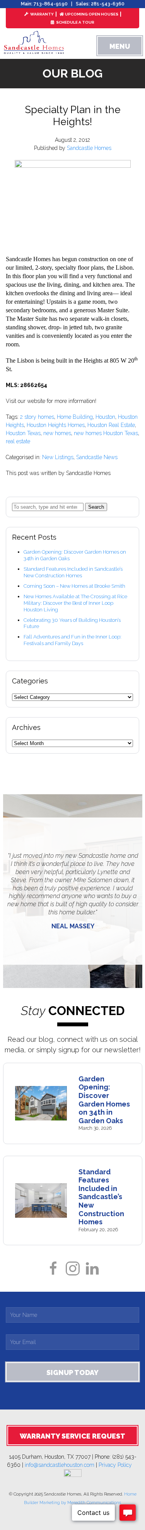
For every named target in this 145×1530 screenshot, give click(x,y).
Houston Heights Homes (56, 425)
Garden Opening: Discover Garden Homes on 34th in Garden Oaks (104, 1100)
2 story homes (37, 417)
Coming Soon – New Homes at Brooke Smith (74, 586)
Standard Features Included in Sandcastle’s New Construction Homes (73, 572)
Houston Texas (23, 433)
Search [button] (96, 507)
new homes (57, 433)
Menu (119, 46)
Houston (105, 417)
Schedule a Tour (74, 22)
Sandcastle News (97, 457)
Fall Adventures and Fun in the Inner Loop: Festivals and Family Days (72, 640)
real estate (18, 441)
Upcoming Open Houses (91, 14)
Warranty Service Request (72, 1436)
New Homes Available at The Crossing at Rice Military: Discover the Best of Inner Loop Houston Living (75, 603)
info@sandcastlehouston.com (59, 1465)
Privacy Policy (118, 1465)
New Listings (57, 457)
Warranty (41, 14)
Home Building (75, 417)
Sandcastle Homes (89, 148)
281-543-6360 (108, 4)
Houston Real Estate (111, 425)
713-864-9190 (51, 4)
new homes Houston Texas (106, 433)
